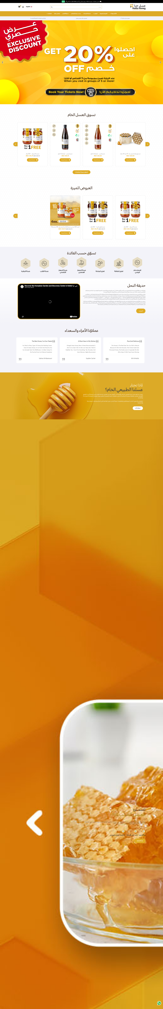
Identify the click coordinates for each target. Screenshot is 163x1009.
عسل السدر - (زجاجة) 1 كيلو (98, 153)
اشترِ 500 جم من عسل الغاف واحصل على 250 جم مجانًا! (65, 227)
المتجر (95, 13)
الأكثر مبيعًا (114, 13)
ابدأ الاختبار (140, 840)
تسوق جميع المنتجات (81, 172)
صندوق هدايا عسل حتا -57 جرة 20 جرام (130, 153)
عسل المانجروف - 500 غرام (32, 153)
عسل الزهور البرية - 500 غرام (98, 227)
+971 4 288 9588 (72, 1)
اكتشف (50, 13)
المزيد (141, 311)
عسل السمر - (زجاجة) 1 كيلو (65, 153)
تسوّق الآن (138, 408)
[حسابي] (23, 6)
